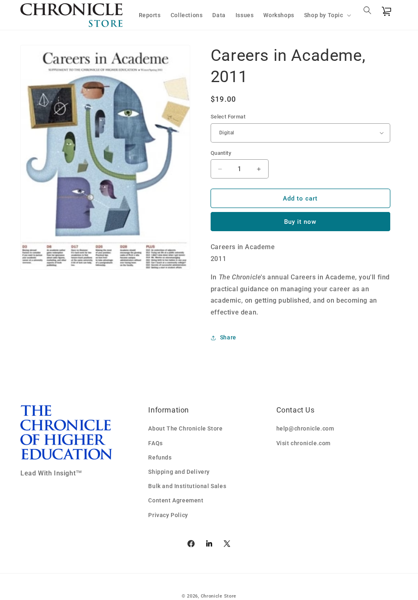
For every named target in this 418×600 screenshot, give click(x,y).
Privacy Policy (168, 515)
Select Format (228, 117)
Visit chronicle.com (303, 443)
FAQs (155, 443)
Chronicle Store (219, 596)
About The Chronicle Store (185, 428)
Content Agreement (175, 500)
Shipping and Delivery (179, 471)
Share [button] (228, 337)
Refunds (159, 457)
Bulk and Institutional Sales (187, 486)
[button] (326, 15)
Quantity (221, 153)
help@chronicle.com (305, 428)
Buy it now (300, 221)
